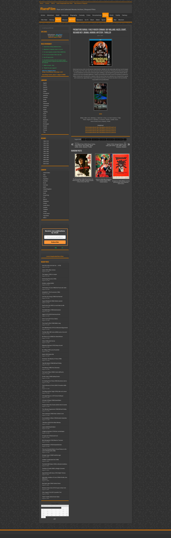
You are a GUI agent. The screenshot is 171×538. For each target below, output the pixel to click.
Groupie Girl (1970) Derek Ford (50, 435)
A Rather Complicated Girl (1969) (50, 459)
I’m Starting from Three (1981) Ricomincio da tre (54, 381)
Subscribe (55, 242)
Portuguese (46, 93)
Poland (45, 203)
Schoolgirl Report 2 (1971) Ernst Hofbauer (52, 396)
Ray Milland (103, 139)
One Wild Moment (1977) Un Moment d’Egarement (55, 327)
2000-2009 (46, 159)
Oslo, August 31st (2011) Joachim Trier (52, 492)
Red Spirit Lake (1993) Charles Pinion (51, 483)
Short (92, 20)
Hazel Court (95, 139)
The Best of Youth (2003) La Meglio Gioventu (53, 468)
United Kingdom (47, 189)
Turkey (45, 211)
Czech (44, 115)
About (41, 3)
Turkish (45, 128)
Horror (58, 20)
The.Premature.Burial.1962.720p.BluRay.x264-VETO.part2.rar (100, 128)
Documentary (96, 15)
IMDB (100, 113)
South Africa (46, 205)
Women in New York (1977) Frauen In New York (54, 488)
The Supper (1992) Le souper (49, 274)
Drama (105, 15)
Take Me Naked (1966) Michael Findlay (51, 363)
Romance (80, 20)
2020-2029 (46, 163)
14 (59, 511)
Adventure (50, 15)
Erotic (112, 15)
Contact (47, 3)
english (88, 139)
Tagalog (45, 111)
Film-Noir (44, 20)
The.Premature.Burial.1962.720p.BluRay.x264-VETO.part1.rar (100, 127)
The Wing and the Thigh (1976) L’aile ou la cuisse (54, 391)
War (115, 20)
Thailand (45, 209)
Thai (44, 132)
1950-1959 (46, 149)
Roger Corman (118, 139)
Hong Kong (46, 195)
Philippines (46, 201)
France (45, 176)
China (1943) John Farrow (48, 341)
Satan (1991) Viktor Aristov (48, 270)
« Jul (54, 518)
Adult (57, 15)
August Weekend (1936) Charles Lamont (52, 301)
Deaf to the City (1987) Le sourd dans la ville (53, 305)
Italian (44, 91)
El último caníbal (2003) (48, 283)
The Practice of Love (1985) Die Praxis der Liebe (54, 287)
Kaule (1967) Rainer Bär (48, 354)
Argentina (45, 178)
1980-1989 (46, 155)
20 (55, 513)
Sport (103, 20)
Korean (45, 122)
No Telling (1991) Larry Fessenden (50, 350)
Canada (45, 191)
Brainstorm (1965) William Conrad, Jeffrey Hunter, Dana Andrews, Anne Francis (121, 182)
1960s (83, 139)
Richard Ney (110, 139)
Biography (73, 15)
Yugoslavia (46, 215)
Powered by (50, 247)
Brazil (44, 183)
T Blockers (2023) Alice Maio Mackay (51, 422)
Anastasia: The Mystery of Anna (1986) (52, 358)
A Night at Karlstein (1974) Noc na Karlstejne (53, 431)
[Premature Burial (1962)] (100, 52)
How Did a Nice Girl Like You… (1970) (51, 265)
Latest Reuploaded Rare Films (64, 3)
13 (55, 511)
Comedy (82, 15)
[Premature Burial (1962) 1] (100, 96)
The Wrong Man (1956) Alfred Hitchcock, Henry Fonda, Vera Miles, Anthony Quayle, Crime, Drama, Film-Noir (83, 180)
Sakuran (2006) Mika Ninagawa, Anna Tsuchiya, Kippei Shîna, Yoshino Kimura (104, 181)
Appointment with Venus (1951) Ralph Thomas (54, 473)
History (51, 20)
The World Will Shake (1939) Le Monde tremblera (54, 464)
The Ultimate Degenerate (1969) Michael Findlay (54, 409)
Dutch (44, 113)
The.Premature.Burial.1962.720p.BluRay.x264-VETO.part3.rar (100, 130)
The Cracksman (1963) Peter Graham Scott (53, 413)
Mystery (72, 20)
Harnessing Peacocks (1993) (49, 278)
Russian (45, 126)
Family (118, 15)
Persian (45, 130)
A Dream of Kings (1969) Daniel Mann (51, 400)
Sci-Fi (86, 20)
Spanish (45, 87)
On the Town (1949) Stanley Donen (51, 376)
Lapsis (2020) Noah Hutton (48, 427)
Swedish (45, 97)
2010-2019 (46, 161)
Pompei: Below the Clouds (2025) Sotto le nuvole (54, 404)
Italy (44, 174)
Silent (98, 20)
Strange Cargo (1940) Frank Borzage (51, 455)
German (45, 89)
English (45, 83)
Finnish (45, 107)
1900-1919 (46, 141)
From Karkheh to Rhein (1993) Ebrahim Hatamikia (54, 418)
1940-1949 (46, 147)
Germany (45, 185)
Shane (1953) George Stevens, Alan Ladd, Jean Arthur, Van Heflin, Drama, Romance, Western (116, 145)
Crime (88, 15)
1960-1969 (46, 151)
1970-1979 (46, 153)
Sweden (45, 207)
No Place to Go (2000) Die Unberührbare (52, 336)
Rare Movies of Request (80, 3)
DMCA (53, 3)
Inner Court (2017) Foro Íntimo (50, 318)
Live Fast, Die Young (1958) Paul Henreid (52, 296)
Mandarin (45, 120)
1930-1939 (46, 145)
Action (43, 15)
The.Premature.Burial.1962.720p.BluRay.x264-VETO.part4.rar (100, 132)
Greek (44, 99)
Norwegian (46, 124)
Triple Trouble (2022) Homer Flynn (50, 496)
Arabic (44, 109)
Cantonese (46, 105)
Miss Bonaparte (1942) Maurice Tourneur (52, 440)
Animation (64, 15)
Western (121, 20)
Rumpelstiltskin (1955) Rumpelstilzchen (52, 444)
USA (125, 139)
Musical (64, 20)
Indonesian (46, 103)
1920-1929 (46, 143)
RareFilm (48, 9)
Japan (44, 187)
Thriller (109, 20)
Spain (44, 193)
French (45, 85)
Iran (44, 197)
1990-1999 (46, 157)
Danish (45, 101)
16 (66, 511)
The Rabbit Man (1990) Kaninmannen (51, 310)
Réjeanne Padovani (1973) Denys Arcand (52, 345)
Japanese (45, 95)
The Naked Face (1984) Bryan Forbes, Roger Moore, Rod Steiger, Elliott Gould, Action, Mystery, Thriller (85, 145)
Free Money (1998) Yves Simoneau (50, 367)
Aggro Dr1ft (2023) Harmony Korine (51, 314)
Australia (45, 181)
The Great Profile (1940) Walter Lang (51, 323)
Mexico (45, 199)
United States (46, 172)
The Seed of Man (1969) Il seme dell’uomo (53, 372)
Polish (44, 117)
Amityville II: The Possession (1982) (51, 292)
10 (43, 511)
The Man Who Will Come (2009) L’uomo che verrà (54, 332)
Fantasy (124, 15)
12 (51, 511)
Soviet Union (46, 213)
